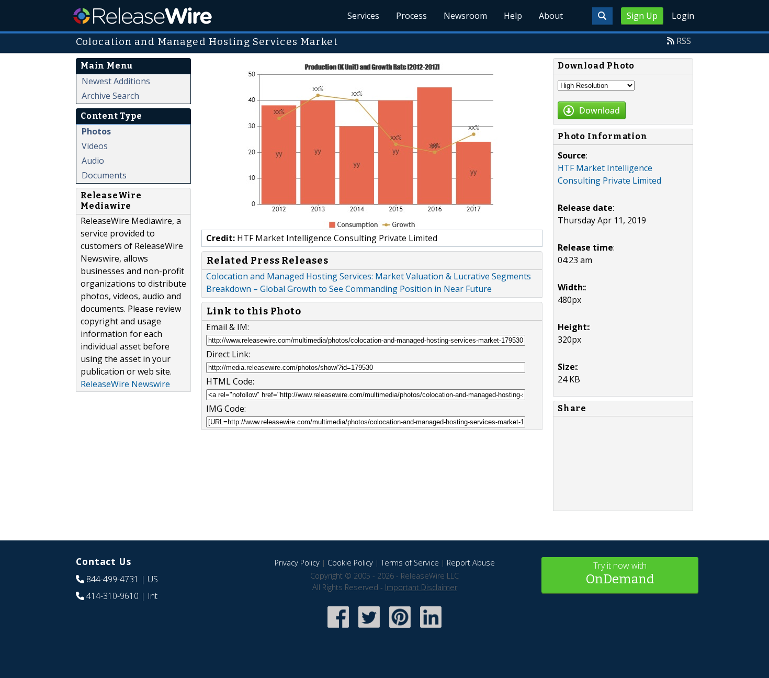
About (551, 15)
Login (683, 15)
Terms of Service (410, 563)
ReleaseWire (142, 15)
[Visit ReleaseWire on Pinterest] (400, 629)
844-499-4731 (112, 579)
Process (411, 15)
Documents (104, 175)
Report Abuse (471, 563)
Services (363, 15)
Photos (96, 131)
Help (513, 15)
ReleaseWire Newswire (125, 384)
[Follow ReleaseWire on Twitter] (369, 629)
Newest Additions (116, 81)
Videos (95, 146)
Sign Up (642, 15)
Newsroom (465, 15)
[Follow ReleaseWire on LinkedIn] (430, 629)
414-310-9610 (112, 596)
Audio (93, 160)
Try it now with (620, 573)
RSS (683, 41)
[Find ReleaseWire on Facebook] (338, 629)
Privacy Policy (297, 563)
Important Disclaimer (421, 587)
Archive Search (110, 95)
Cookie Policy (350, 563)
